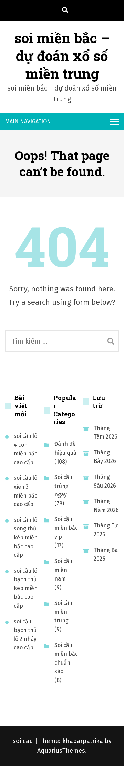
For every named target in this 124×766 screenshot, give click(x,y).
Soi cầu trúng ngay (63, 486)
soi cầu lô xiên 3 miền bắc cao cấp (25, 491)
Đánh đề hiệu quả (65, 448)
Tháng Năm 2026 (106, 505)
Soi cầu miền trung (63, 612)
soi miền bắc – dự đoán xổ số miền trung (62, 56)
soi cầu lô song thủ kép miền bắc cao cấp (26, 537)
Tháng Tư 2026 (106, 530)
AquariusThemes (61, 750)
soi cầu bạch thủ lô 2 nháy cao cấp (25, 634)
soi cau (24, 741)
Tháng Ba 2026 (106, 554)
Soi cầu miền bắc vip (66, 528)
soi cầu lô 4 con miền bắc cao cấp (25, 449)
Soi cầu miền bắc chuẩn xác (66, 658)
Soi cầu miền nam (63, 570)
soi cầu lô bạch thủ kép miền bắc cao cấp (26, 588)
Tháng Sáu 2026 (105, 481)
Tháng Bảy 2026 (105, 457)
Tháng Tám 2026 (105, 432)
